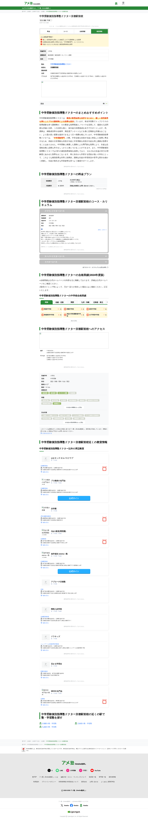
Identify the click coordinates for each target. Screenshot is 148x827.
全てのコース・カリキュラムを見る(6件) (94, 267)
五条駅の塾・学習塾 (84, 723)
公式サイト (74, 498)
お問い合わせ (94, 782)
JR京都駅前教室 (46, 516)
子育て (85, 770)
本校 (42, 589)
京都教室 (43, 539)
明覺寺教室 (44, 671)
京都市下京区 (36, 11)
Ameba (66, 805)
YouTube (98, 770)
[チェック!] (104, 469)
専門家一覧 (102, 777)
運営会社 (84, 782)
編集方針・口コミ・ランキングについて (73, 777)
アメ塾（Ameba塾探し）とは (48, 777)
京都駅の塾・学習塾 (49, 723)
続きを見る (74, 320)
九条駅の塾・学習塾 (49, 727)
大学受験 (73, 770)
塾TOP (24, 11)
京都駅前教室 (45, 617)
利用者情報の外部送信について (68, 782)
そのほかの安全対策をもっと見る (74, 422)
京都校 (43, 699)
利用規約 (36, 782)
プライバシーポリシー (49, 782)
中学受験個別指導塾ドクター (60, 64)
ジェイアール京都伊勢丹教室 (50, 644)
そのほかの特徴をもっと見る (74, 407)
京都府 (29, 11)
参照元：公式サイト (102, 229)
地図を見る (46, 472)
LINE (61, 770)
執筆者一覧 (92, 777)
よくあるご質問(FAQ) (108, 782)
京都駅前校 (44, 466)
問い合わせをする (46, 433)
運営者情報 (112, 777)
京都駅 (43, 11)
